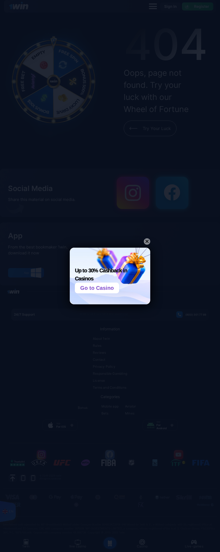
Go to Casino (97, 288)
